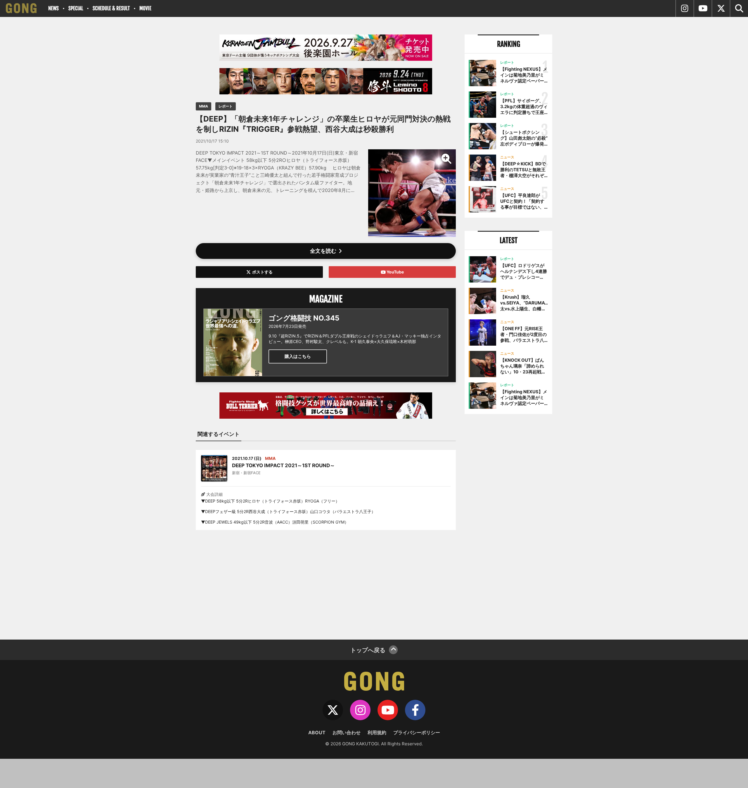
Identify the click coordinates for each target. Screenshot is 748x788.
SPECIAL (75, 8)
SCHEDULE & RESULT (111, 8)
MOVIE (145, 8)
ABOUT (316, 732)
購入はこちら (298, 356)
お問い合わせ (347, 732)
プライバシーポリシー (416, 732)
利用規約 (377, 732)
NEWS (53, 8)
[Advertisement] (326, 581)
